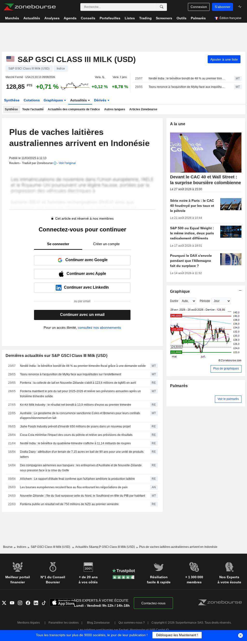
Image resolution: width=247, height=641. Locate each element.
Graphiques (54, 100)
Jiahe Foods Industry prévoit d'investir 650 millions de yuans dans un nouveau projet (75, 426)
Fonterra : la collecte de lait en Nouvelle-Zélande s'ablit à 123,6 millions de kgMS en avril (78, 382)
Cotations (32, 100)
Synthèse (12, 100)
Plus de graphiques (226, 368)
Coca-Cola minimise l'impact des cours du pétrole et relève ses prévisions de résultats (76, 435)
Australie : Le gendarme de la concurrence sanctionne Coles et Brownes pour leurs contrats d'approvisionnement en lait (80, 415)
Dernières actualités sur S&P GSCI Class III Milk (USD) (56, 356)
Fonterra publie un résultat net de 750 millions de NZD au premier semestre (69, 504)
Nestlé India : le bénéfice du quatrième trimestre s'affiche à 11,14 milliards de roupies (75, 443)
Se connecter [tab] (58, 244)
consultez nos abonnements (99, 327)
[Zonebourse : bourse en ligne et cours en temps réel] (29, 7)
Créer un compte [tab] (106, 244)
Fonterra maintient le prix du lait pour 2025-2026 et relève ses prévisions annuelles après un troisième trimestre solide (80, 394)
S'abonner (222, 7)
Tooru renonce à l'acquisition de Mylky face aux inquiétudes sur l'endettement (187, 87)
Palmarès (179, 386)
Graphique (180, 291)
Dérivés (100, 100)
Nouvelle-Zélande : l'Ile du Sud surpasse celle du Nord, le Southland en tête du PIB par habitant (82, 495)
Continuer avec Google (86, 260)
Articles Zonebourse (143, 109)
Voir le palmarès (228, 399)
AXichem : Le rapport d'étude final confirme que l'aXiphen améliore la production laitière (77, 479)
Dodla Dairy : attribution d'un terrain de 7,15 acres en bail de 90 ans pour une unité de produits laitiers (82, 454)
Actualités (79, 100)
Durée (174, 301)
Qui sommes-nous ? (131, 622)
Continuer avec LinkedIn (86, 287)
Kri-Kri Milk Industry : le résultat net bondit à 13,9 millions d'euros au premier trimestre (75, 404)
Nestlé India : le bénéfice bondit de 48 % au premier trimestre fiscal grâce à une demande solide (187, 78)
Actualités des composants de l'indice (74, 109)
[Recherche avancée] (161, 7)
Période (205, 301)
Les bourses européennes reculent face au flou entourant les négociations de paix (74, 487)
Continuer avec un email (82, 315)
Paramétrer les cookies (63, 622)
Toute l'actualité (33, 109)
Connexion (199, 7)
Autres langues (114, 109)
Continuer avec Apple (86, 274)
